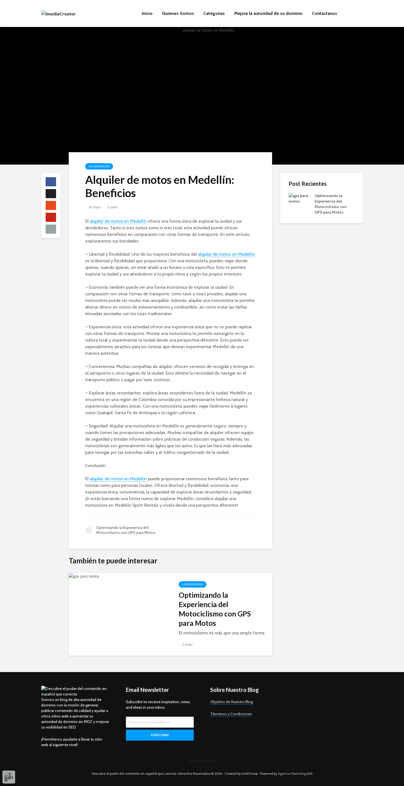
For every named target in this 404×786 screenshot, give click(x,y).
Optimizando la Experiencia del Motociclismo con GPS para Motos (215, 609)
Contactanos (324, 13)
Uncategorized (99, 166)
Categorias (214, 13)
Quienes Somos (178, 13)
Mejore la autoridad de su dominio (268, 13)
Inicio (147, 13)
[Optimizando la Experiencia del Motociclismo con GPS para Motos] (84, 575)
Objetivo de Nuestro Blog (231, 701)
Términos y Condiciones (231, 713)
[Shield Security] (8, 777)
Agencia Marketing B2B (295, 773)
